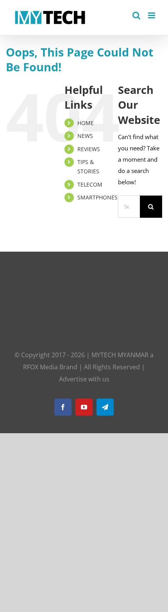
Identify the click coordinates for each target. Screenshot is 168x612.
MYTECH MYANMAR (119, 355)
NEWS (85, 135)
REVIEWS (88, 149)
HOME (85, 123)
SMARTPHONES (97, 197)
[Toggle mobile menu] (152, 15)
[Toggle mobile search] (136, 15)
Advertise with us (84, 379)
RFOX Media (40, 367)
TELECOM (89, 184)
